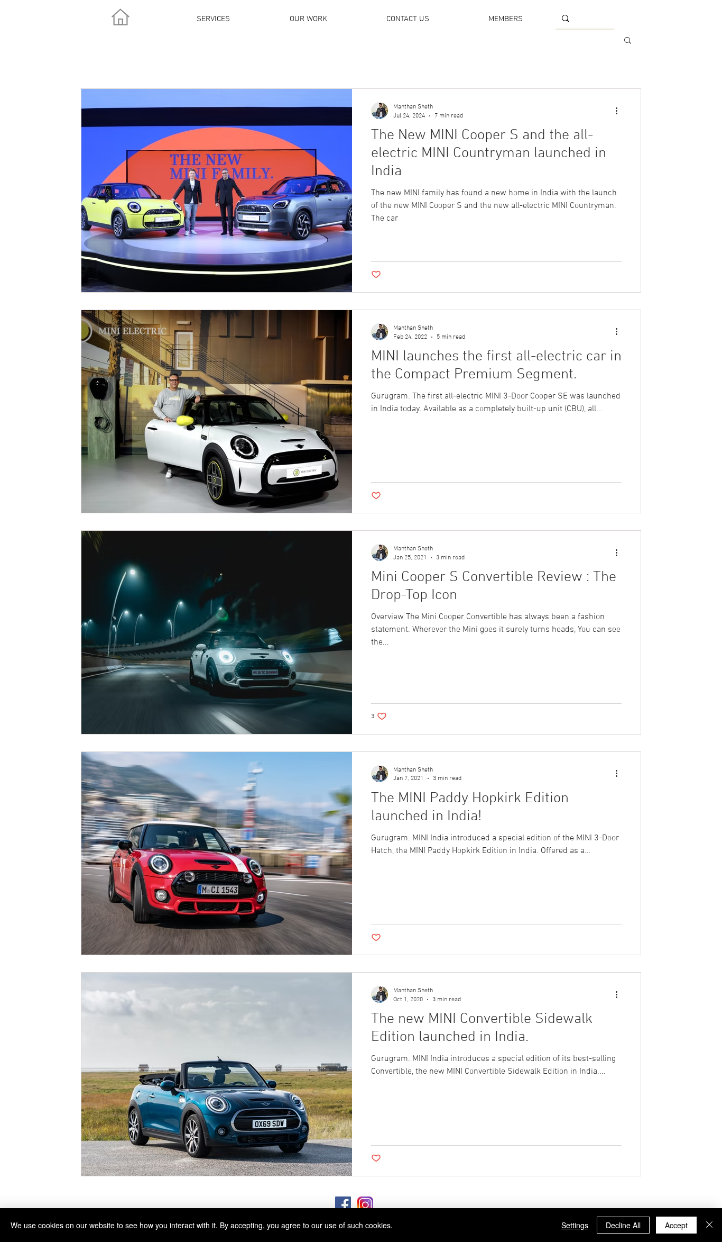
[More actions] (620, 110)
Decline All (623, 1225)
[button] (628, 41)
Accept (676, 1225)
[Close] (709, 1225)
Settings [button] (574, 1225)
